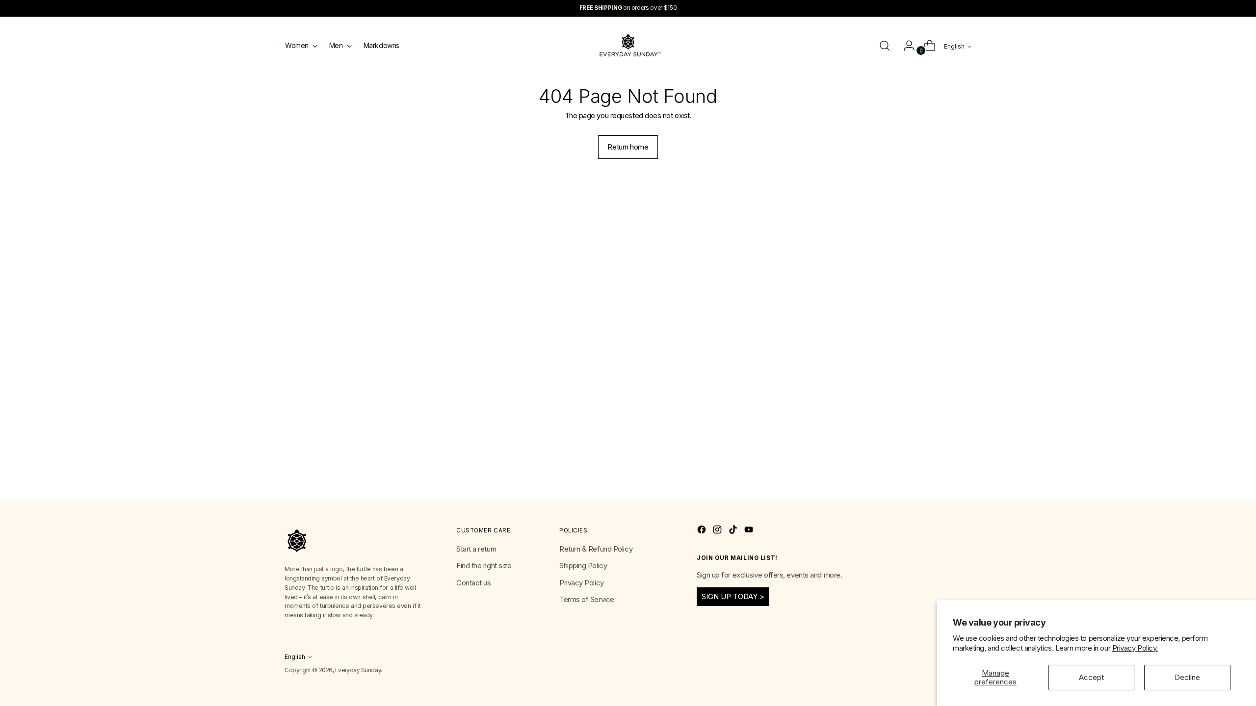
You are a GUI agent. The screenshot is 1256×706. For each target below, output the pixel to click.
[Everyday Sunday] (628, 45)
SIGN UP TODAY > (733, 596)
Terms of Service (586, 599)
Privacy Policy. (1135, 648)
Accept (1091, 677)
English (954, 46)
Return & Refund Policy (595, 549)
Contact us (473, 582)
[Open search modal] (884, 45)
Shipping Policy (583, 565)
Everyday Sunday (358, 670)
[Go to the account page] (905, 45)
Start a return (476, 549)
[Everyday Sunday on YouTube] (750, 531)
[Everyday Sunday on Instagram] (718, 531)
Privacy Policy (581, 582)
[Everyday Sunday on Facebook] (702, 531)
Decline (1187, 677)
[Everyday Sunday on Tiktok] (734, 531)
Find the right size (483, 565)
